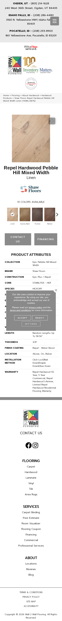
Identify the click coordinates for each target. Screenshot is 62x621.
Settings (31, 323)
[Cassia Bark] (25, 214)
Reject (39, 317)
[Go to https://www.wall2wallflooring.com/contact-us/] (31, 433)
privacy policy (35, 307)
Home (6, 95)
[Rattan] (50, 214)
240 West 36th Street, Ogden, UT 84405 (31, 8)
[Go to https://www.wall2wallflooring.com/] (31, 418)
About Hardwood (30, 95)
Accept (23, 317)
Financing (46, 239)
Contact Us (17, 239)
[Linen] (12, 214)
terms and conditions (20, 310)
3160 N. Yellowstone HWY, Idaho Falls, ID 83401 (31, 22)
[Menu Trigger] (54, 21)
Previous (4, 212)
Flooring (16, 95)
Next (57, 212)
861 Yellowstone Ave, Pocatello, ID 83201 (31, 35)
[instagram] (35, 445)
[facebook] (28, 445)
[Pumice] (37, 214)
